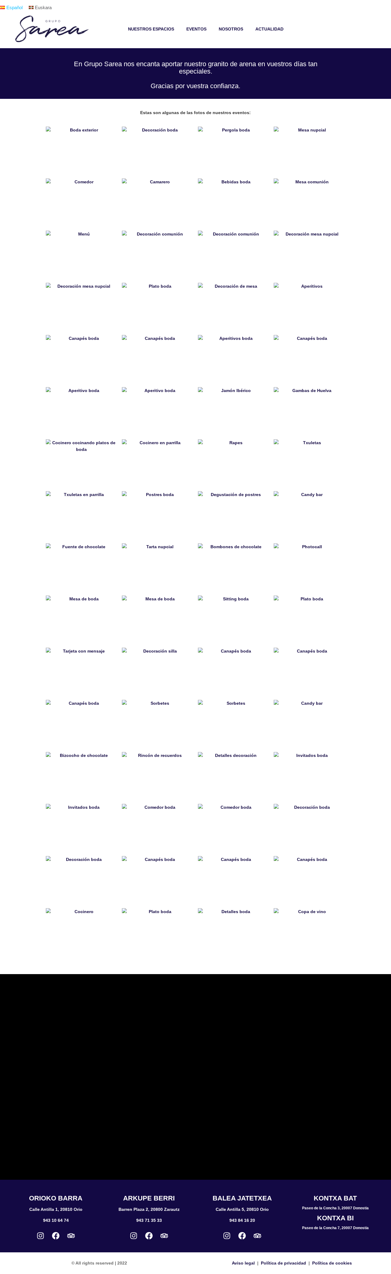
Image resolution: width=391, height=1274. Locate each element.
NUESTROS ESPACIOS (151, 29)
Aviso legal (243, 1263)
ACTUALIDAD (269, 29)
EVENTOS (196, 29)
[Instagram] (40, 1235)
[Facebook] (56, 1235)
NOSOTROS (231, 29)
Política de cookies (332, 1263)
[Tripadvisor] (71, 1235)
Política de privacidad (283, 1263)
